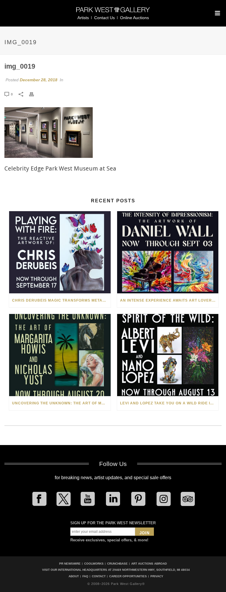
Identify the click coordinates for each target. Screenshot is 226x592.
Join (144, 533)
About (74, 576)
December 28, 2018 (38, 79)
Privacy (156, 576)
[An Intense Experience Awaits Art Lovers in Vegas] (168, 252)
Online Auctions (134, 17)
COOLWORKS (94, 563)
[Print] (34, 94)
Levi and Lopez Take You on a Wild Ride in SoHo (169, 403)
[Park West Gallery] (113, 12)
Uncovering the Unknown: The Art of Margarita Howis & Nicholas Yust (61, 403)
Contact (99, 576)
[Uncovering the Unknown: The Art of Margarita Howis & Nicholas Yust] (60, 355)
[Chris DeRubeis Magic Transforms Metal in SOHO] (60, 252)
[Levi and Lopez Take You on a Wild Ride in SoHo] (168, 355)
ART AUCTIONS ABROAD (149, 563)
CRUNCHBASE (117, 563)
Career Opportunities (128, 576)
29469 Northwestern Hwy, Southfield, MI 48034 (151, 569)
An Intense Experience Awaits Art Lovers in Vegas (169, 300)
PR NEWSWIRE (70, 563)
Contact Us (104, 17)
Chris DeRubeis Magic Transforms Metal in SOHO (61, 300)
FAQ (85, 576)
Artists (83, 17)
